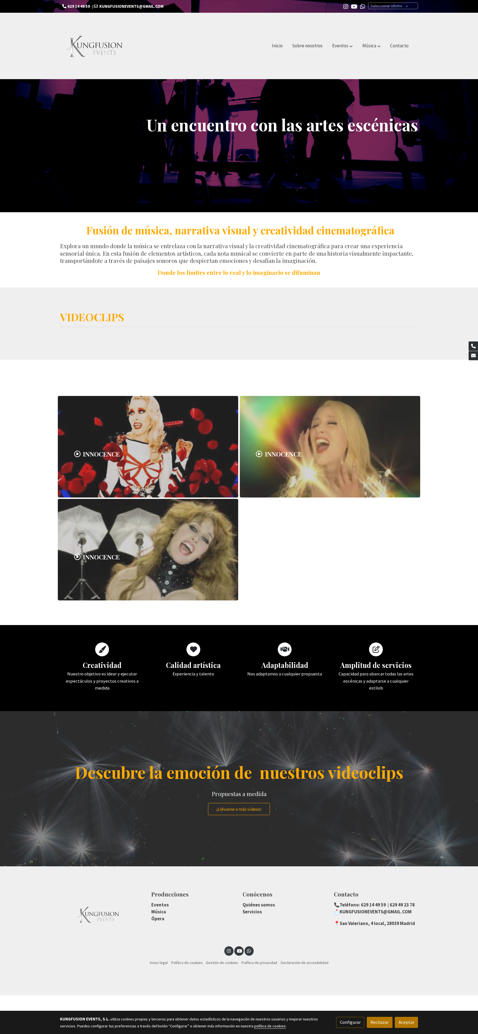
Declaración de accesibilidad (304, 962)
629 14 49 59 (373, 905)
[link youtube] (354, 6)
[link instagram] (345, 6)
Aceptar (406, 1022)
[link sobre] (102, 914)
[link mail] (473, 356)
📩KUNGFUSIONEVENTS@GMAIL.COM (373, 912)
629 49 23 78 (402, 905)
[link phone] (473, 346)
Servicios (252, 912)
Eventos (160, 905)
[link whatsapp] (362, 6)
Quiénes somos (259, 905)
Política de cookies (187, 962)
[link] (95, 46)
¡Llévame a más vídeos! (239, 809)
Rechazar (379, 1022)
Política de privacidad (259, 962)
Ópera (157, 919)
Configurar (350, 1022)
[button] (342, 46)
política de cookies (270, 1025)
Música (158, 912)
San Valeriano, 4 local (362, 923)
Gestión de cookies (222, 962)
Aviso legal (159, 962)
